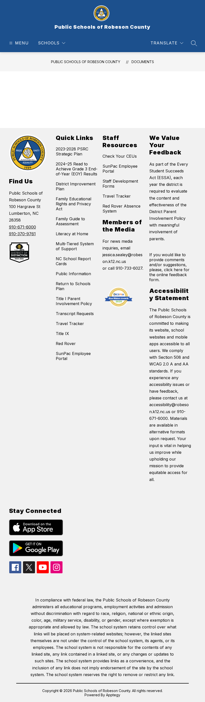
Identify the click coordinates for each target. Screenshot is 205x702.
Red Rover (66, 343)
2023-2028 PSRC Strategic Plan (72, 151)
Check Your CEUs (119, 156)
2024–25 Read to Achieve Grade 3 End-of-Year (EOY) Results (77, 168)
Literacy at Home (72, 233)
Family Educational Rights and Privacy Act (73, 203)
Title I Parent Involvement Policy (74, 301)
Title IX (62, 333)
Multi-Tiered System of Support (75, 246)
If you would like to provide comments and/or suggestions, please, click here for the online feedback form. (169, 267)
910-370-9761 (22, 233)
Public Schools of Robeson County (85, 62)
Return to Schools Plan (73, 286)
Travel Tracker (70, 323)
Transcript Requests (75, 313)
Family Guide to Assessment (70, 221)
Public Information (73, 273)
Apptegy (113, 695)
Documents (143, 62)
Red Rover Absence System (121, 209)
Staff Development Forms (120, 184)
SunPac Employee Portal (73, 356)
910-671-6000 (22, 227)
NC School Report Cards (73, 261)
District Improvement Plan (76, 186)
